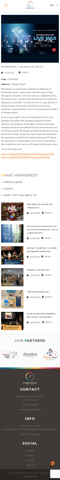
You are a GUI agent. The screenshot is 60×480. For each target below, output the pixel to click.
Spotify (30, 465)
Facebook (30, 450)
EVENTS (25, 72)
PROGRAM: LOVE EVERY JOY (38, 270)
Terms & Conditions (30, 434)
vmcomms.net (30, 476)
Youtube (30, 460)
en (51, 5)
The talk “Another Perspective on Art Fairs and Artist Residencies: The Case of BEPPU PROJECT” (42, 229)
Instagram (30, 455)
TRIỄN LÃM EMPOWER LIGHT (38, 292)
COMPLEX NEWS (13, 182)
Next (55, 354)
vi (57, 5)
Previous (5, 354)
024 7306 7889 (30, 404)
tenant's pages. (50, 429)
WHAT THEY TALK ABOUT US (20, 195)
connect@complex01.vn (30, 409)
